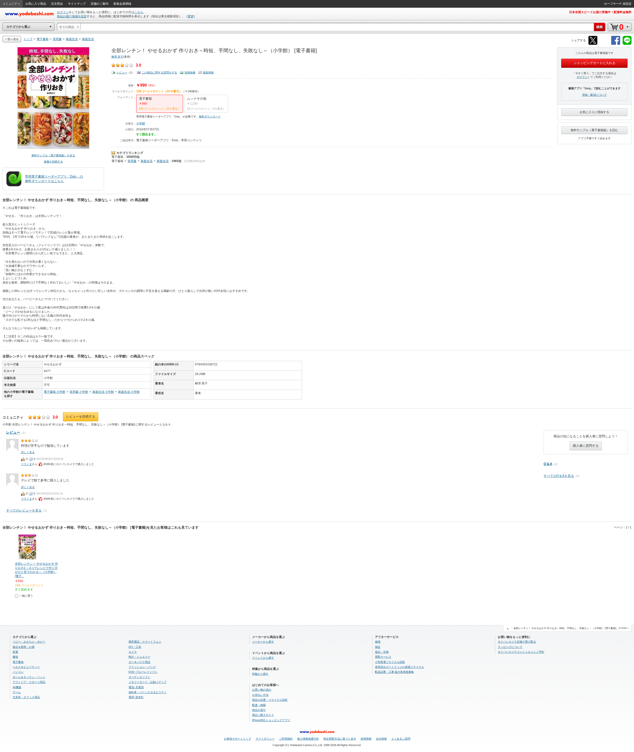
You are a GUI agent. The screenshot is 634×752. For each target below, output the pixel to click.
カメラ (133, 651)
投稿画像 (190, 72)
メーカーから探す (263, 641)
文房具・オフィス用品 (26, 697)
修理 (377, 641)
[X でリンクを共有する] (592, 44)
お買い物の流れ (261, 689)
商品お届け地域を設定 (72, 16)
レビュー (121, 72)
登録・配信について (594, 94)
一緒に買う (26, 595)
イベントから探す (263, 657)
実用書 (132, 161)
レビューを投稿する (80, 416)
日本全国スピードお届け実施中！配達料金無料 (600, 12)
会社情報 (381, 738)
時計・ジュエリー (139, 656)
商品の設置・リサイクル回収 (270, 699)
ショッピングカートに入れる (594, 63)
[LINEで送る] (627, 44)
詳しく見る (28, 452)
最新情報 (208, 72)
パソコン (18, 671)
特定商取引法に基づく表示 (339, 738)
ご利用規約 (286, 738)
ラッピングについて (510, 646)
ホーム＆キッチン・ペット (29, 677)
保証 (377, 646)
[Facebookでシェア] (615, 44)
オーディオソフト (139, 677)
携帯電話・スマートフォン (145, 641)
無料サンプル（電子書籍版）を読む (594, 130)
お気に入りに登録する (594, 112)
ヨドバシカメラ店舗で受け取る (517, 641)
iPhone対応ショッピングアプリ (271, 720)
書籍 (15, 656)
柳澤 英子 (117, 56)
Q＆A (548, 464)
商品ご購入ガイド (263, 714)
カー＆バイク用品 (139, 661)
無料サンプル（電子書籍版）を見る (53, 155)
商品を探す (259, 709)
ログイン (63, 12)
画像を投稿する (53, 161)
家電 (15, 651)
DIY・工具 (135, 646)
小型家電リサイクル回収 (390, 661)
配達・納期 (259, 705)
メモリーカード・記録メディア (148, 682)
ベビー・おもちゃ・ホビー (29, 641)
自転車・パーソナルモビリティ (148, 692)
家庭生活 (147, 161)
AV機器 (17, 687)
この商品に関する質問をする (159, 72)
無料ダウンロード (210, 116)
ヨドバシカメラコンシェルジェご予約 (521, 651)
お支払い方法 (260, 694)
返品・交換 (382, 651)
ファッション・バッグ (142, 666)
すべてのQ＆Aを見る (559, 476)
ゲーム (17, 692)
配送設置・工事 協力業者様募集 (394, 671)
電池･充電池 (136, 687)
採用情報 (366, 738)
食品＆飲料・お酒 (23, 646)
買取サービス (383, 656)
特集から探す (260, 673)
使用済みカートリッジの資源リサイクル (399, 666)
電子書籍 (117, 157)
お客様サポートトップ (237, 738)
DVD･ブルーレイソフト (143, 671)
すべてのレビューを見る (24, 510)
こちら (138, 12)
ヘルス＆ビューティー (26, 666)
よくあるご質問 (400, 738)
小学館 (140, 123)
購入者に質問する (586, 445)
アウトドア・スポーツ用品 (29, 682)
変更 (191, 16)
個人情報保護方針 (308, 738)
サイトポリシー (265, 738)
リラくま (26, 464)
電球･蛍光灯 (136, 697)
